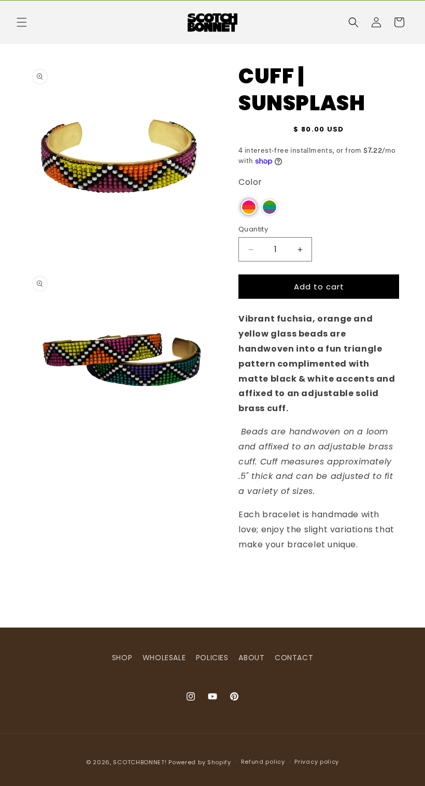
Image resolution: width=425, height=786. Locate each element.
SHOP (122, 657)
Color (250, 182)
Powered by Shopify (199, 762)
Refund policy (263, 762)
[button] (21, 22)
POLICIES (212, 657)
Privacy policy (316, 762)
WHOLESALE (164, 657)
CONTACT (294, 657)
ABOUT (251, 657)
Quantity (253, 229)
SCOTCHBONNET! (139, 762)
